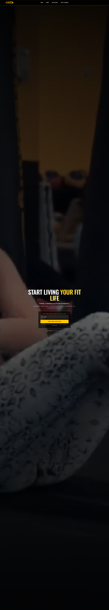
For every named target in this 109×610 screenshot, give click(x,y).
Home (42, 2)
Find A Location (64, 2)
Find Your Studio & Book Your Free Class (54, 313)
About (47, 2)
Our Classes (55, 2)
